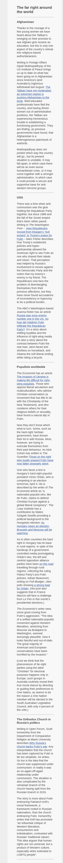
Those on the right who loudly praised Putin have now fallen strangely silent (35, 460)
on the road (46, 564)
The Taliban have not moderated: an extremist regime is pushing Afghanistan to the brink (34, 94)
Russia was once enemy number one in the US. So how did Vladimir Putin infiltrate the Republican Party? (32, 322)
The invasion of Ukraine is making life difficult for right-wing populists (33, 380)
